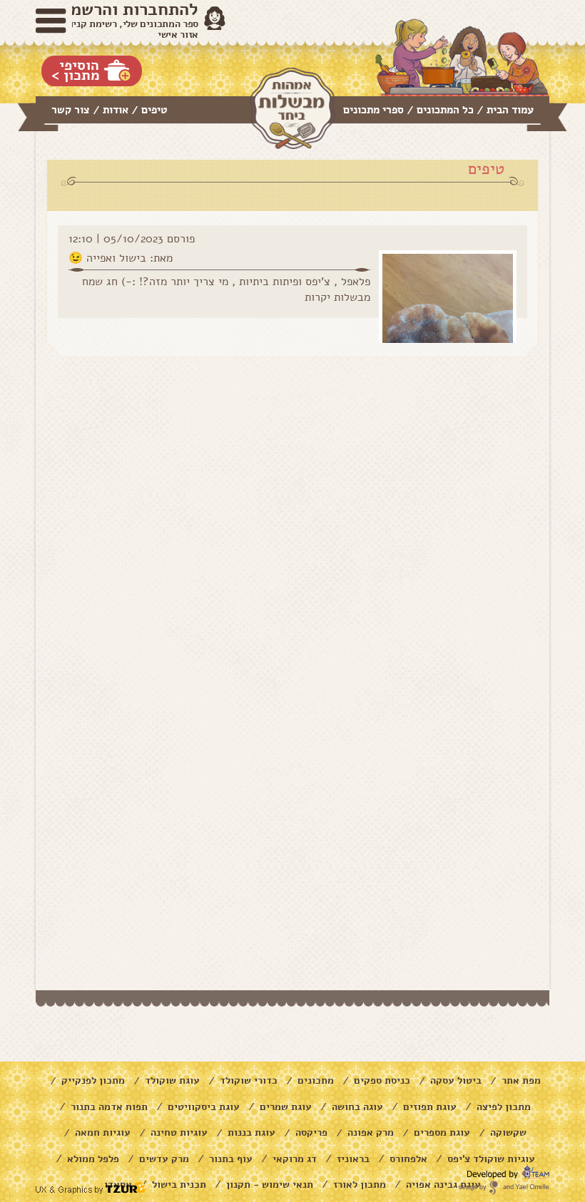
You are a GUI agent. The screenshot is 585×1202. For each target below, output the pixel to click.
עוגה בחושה (357, 1107)
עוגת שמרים (286, 1107)
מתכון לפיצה (504, 1107)
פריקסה (311, 1132)
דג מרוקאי (295, 1159)
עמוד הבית (510, 110)
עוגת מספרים (442, 1132)
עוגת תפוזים (430, 1107)
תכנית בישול (179, 1184)
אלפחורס (408, 1159)
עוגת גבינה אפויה (443, 1184)
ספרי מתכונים (373, 110)
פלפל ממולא (93, 1159)
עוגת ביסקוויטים (204, 1107)
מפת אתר (521, 1080)
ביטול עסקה (456, 1080)
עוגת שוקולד (172, 1080)
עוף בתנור (231, 1159)
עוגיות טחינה (179, 1132)
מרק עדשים (164, 1159)
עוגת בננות (251, 1132)
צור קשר (70, 110)
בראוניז (353, 1159)
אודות (115, 110)
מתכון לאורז (359, 1184)
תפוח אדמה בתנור (109, 1107)
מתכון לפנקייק (93, 1080)
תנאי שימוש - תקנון (269, 1184)
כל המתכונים (445, 110)
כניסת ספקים (382, 1080)
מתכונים (315, 1080)
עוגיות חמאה (103, 1132)
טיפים (154, 110)
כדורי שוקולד (249, 1080)
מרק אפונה (370, 1132)
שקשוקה (508, 1132)
